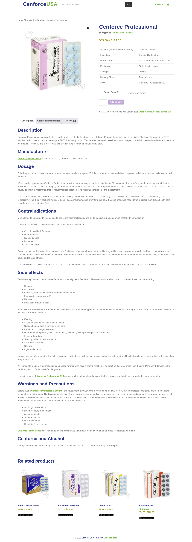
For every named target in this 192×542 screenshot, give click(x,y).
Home (21, 20)
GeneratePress (110, 538)
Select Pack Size (112, 92)
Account (158, 4)
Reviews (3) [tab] (70, 121)
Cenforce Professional (29, 158)
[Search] (128, 4)
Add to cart (116, 102)
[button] (88, 28)
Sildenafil (166, 112)
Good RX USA (89, 452)
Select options (25, 515)
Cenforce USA (25, 452)
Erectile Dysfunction (35, 20)
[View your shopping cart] (168, 4)
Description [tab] (28, 121)
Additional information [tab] (48, 121)
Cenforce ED (40, 452)
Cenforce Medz (57, 452)
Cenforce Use (73, 452)
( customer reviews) (122, 32)
